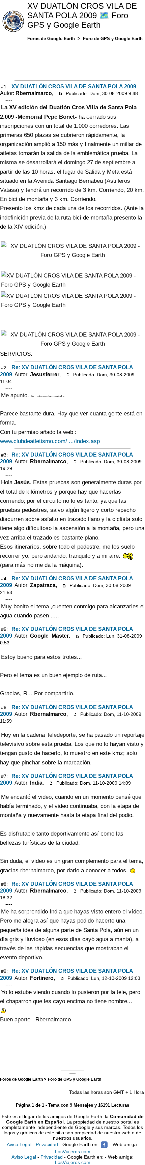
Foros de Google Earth (22, 1079)
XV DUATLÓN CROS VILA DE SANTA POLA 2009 (73, 86)
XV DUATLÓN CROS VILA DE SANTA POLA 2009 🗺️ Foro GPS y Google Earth (82, 15)
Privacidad (47, 1144)
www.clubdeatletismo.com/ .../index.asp (50, 441)
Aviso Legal (19, 1144)
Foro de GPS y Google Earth (74, 1079)
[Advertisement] (72, 59)
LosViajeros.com (72, 1151)
